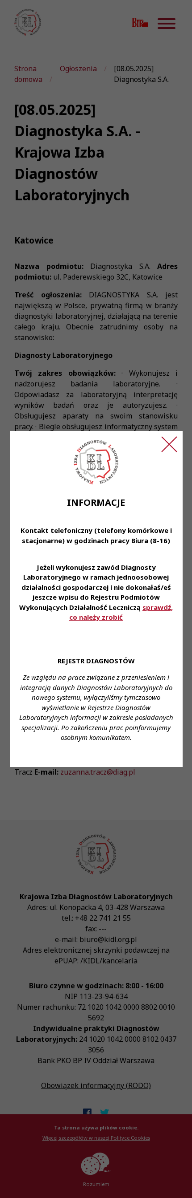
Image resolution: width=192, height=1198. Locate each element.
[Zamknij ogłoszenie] (169, 444)
